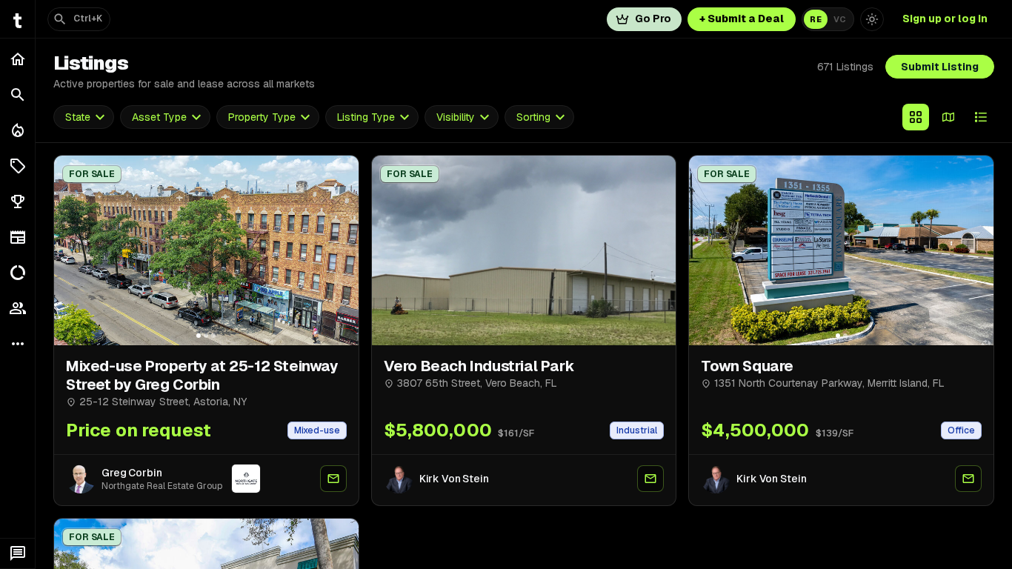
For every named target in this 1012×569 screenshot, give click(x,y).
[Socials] (17, 308)
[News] (17, 237)
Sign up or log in (945, 18)
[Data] (17, 272)
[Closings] (17, 130)
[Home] (17, 59)
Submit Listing (940, 66)
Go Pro (653, 18)
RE (816, 19)
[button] (17, 166)
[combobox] (83, 117)
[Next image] (341, 250)
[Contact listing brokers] (333, 478)
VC (839, 19)
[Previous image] (72, 250)
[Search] (17, 95)
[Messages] (17, 553)
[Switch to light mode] (872, 19)
